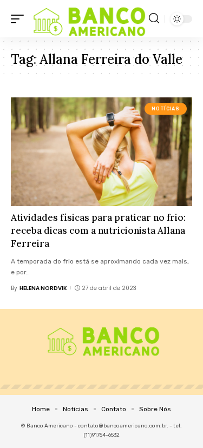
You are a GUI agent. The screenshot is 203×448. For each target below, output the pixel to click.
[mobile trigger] (20, 18)
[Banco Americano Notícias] (87, 18)
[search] (154, 18)
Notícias (165, 108)
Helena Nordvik (43, 288)
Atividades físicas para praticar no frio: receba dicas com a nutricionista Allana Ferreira (98, 230)
